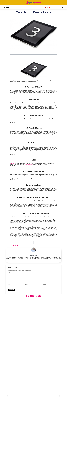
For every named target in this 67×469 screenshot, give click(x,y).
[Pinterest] (8, 7)
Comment (9, 272)
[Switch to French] (45, 7)
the (17, 216)
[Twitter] (6, 7)
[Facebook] (4, 7)
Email (26, 284)
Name (9, 284)
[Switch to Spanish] (49, 7)
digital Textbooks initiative (28, 164)
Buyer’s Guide (30, 7)
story (19, 216)
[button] (62, 7)
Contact (41, 7)
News (21, 7)
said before (13, 163)
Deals (25, 7)
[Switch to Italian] (47, 7)
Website (44, 284)
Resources (36, 7)
